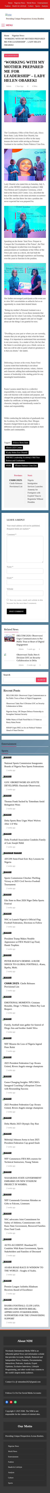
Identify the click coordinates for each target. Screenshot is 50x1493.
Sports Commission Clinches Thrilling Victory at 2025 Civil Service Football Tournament (22, 881)
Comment (11, 534)
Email (10, 578)
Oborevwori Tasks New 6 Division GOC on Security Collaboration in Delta (28, 657)
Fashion (8, 6)
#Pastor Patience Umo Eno (26, 465)
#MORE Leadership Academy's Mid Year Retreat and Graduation (23, 459)
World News (31, 3)
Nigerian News (19, 3)
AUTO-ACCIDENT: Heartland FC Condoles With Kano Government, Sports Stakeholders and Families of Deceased (23, 1248)
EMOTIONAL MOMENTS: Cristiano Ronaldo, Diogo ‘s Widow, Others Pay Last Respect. (24, 1005)
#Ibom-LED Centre (14, 447)
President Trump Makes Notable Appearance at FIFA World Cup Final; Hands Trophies (22, 941)
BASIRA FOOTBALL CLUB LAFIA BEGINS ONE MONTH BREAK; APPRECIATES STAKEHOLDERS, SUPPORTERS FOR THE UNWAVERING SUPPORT (24, 1312)
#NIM (8, 465)
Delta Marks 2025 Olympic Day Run (21, 1123)
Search (6, 674)
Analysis (45, 6)
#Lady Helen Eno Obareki (16, 452)
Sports (37, 6)
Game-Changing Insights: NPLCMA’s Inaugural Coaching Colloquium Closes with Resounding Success (22, 1085)
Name (10, 567)
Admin (8, 86)
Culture (30, 6)
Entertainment (43, 3)
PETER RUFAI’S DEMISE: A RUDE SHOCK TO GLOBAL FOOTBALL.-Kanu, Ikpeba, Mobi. (25, 964)
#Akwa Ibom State (20, 443)
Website (10, 589)
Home (10, 3)
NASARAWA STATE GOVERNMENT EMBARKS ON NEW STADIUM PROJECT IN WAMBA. (22, 1181)
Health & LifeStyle (19, 6)
